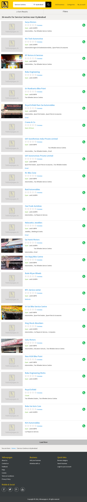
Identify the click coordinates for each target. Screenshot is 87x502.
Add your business (35, 460)
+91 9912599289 (83, 108)
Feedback (5, 467)
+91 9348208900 (83, 243)
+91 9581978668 (83, 159)
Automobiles (29, 31)
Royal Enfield (30, 389)
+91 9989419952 (83, 75)
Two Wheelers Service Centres (43, 31)
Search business (62, 463)
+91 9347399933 (83, 309)
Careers (4, 473)
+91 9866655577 (83, 409)
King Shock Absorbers (34, 323)
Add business (59, 5)
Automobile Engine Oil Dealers (34, 48)
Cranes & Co (30, 122)
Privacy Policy (6, 479)
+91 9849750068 (83, 343)
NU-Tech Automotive (34, 38)
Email (26, 118)
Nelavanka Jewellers (33, 222)
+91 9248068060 (83, 125)
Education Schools (39, 349)
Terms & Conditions (8, 476)
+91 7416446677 (83, 142)
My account (81, 5)
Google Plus (16, 489)
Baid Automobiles (32, 189)
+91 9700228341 (83, 326)
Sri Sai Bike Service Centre (36, 306)
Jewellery (27, 232)
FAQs (3, 470)
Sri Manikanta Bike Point (35, 88)
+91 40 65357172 (83, 276)
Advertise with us (35, 463)
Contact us (5, 463)
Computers (51, 332)
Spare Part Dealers (39, 114)
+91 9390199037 (83, 426)
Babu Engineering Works (35, 373)
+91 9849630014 (83, 293)
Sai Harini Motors (32, 239)
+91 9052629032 (83, 42)
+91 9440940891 (83, 192)
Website (28, 299)
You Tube (22, 489)
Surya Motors (30, 22)
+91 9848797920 (83, 58)
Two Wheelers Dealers (40, 151)
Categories (71, 5)
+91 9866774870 (83, 260)
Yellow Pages (4, 3)
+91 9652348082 (83, 91)
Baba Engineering (32, 72)
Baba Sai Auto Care (33, 406)
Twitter (10, 489)
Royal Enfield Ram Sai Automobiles (40, 105)
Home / (14, 448)
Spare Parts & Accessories (60, 48)
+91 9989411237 (83, 392)
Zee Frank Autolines (33, 206)
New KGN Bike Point (33, 356)
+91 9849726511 (83, 25)
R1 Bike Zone (30, 173)
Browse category (62, 460)
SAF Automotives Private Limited (39, 156)
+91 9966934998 (83, 359)
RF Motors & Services (34, 55)
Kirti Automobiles (32, 423)
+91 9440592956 (83, 376)
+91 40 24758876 (83, 209)
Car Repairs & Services (40, 215)
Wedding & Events (37, 232)
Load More (43, 442)
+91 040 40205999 (83, 226)
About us (4, 460)
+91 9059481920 (83, 176)
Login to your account (64, 467)
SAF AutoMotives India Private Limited (41, 139)
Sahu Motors (30, 339)
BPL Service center (33, 290)
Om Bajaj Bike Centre (34, 256)
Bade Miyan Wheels (33, 273)
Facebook (4, 489)
